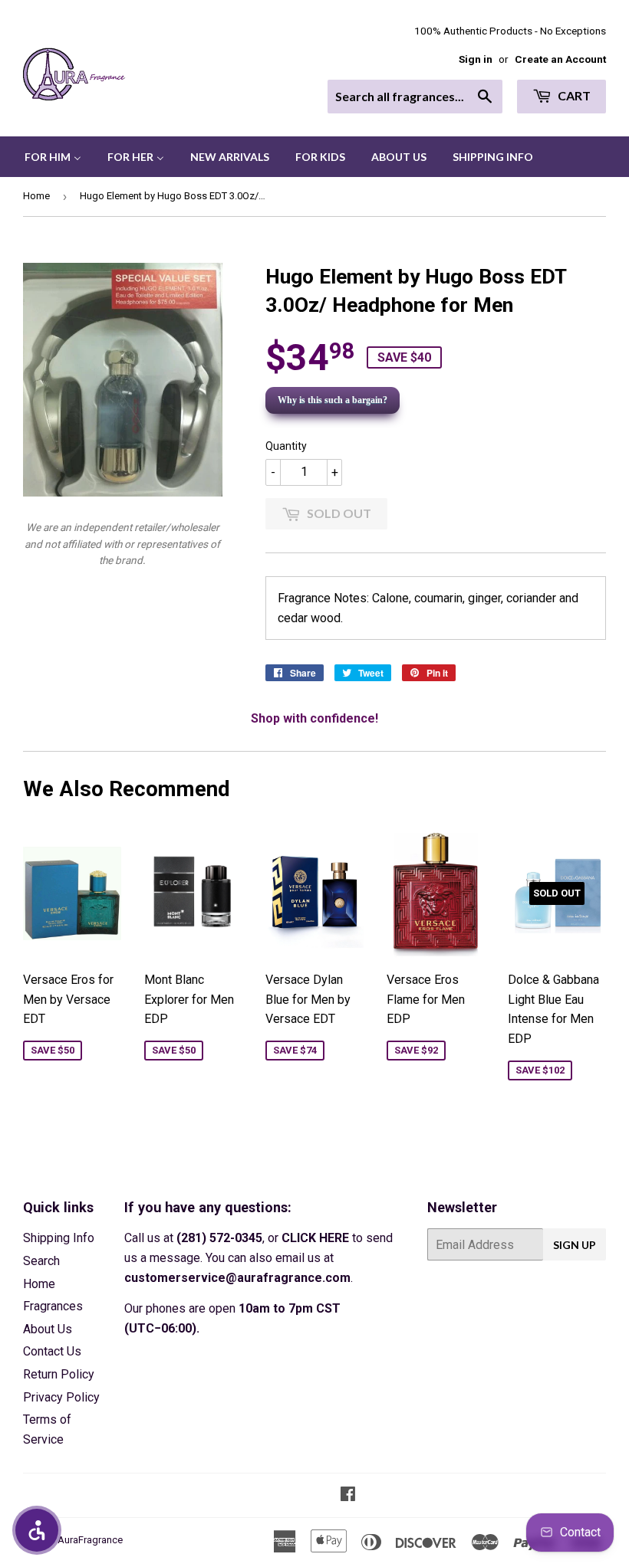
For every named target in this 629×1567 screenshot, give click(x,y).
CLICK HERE (315, 1238)
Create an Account (560, 59)
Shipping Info (58, 1238)
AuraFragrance (90, 1540)
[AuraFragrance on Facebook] (348, 1495)
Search (41, 1261)
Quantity (286, 446)
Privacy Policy (61, 1397)
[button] (36, 1530)
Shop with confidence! (314, 718)
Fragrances (53, 1306)
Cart (573, 95)
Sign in (475, 59)
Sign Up (574, 1244)
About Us (47, 1329)
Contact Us (52, 1351)
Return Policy (58, 1374)
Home (36, 196)
